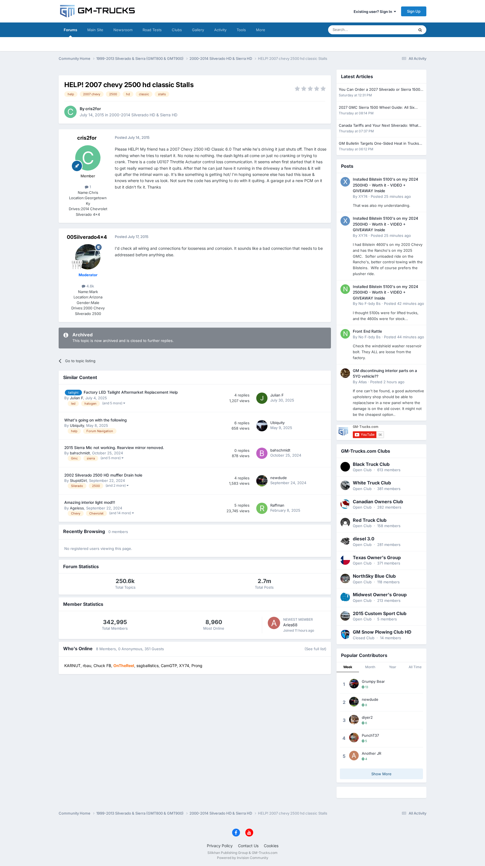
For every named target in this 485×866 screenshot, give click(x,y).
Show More (381, 774)
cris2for (93, 108)
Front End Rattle (367, 331)
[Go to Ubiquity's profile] (261, 425)
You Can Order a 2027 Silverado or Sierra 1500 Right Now (379, 89)
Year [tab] (392, 667)
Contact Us (248, 845)
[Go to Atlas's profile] (345, 373)
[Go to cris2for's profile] (70, 112)
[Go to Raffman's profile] (261, 508)
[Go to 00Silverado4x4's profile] (87, 256)
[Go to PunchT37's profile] (354, 737)
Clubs (177, 30)
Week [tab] (347, 667)
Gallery (198, 30)
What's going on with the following (95, 420)
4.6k (89, 286)
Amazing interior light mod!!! (89, 502)
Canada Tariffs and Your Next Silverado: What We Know (378, 125)
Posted (391, 196)
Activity (220, 30)
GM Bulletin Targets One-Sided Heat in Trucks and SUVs (379, 143)
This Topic (398, 30)
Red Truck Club (369, 520)
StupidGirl (78, 480)
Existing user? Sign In (374, 11)
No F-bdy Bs (369, 303)
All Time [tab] (415, 667)
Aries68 (290, 624)
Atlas (362, 382)
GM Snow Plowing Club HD (382, 632)
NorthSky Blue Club (374, 576)
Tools (241, 30)
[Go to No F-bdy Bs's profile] (345, 289)
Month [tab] (370, 667)
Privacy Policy (220, 845)
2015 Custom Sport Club (379, 613)
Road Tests (152, 30)
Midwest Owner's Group (380, 594)
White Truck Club (372, 483)
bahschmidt (80, 453)
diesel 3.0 (363, 538)
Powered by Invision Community (242, 858)
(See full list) (315, 649)
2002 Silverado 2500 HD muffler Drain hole (103, 475)
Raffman (277, 505)
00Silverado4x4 (87, 237)
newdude (278, 477)
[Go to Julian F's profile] (261, 398)
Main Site (95, 30)
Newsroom (122, 30)
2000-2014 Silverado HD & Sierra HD (143, 114)
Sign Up (413, 11)
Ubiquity (77, 425)
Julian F (76, 398)
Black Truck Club (371, 464)
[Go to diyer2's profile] (354, 719)
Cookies (271, 845)
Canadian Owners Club (378, 501)
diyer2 (367, 717)
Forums (70, 30)
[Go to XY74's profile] (345, 182)
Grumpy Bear (373, 681)
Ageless (77, 508)
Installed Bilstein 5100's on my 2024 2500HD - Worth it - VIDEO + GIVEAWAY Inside (385, 185)
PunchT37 (370, 735)
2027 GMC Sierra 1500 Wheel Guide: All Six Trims (377, 107)
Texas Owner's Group (377, 557)
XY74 (362, 196)
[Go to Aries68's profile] (274, 623)
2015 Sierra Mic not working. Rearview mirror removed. (114, 447)
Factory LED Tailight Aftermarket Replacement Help (131, 392)
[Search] (420, 29)
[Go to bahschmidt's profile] (261, 453)
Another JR (371, 753)
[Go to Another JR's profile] (354, 755)
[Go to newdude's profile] (261, 480)
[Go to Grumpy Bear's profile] (354, 683)
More (260, 30)
